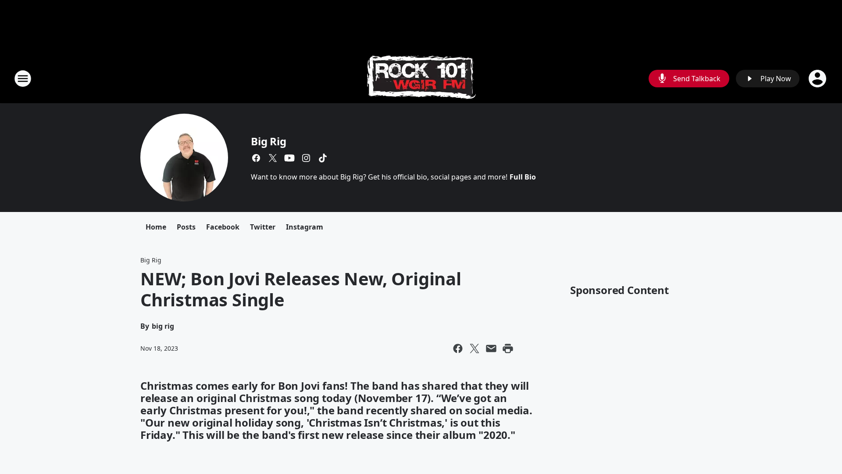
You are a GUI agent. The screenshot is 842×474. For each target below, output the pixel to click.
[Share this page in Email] (491, 348)
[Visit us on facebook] (256, 158)
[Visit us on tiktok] (323, 158)
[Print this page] (508, 348)
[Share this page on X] (474, 348)
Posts (186, 227)
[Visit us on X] (273, 158)
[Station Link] (421, 78)
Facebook (222, 227)
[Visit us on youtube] (289, 158)
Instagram (304, 227)
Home (156, 227)
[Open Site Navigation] (23, 78)
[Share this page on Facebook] (458, 348)
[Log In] (818, 78)
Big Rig (268, 141)
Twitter (262, 227)
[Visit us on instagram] (306, 158)
